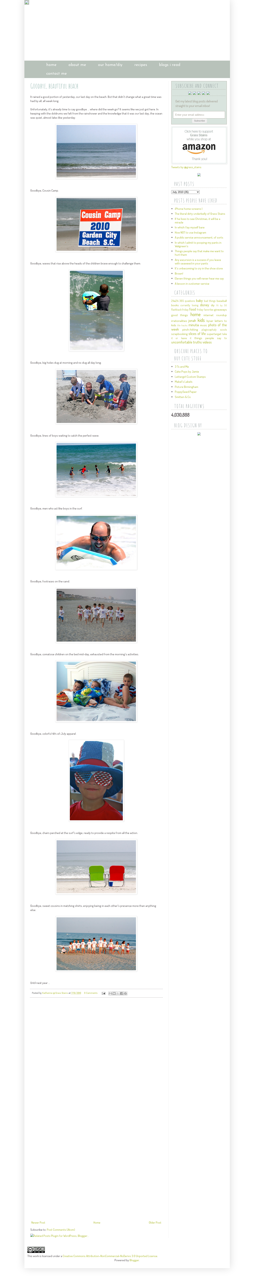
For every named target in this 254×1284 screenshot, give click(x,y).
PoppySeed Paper (186, 392)
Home (96, 1222)
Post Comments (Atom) (61, 1230)
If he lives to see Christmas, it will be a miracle (197, 220)
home (51, 65)
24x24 (174, 301)
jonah (192, 320)
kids (201, 320)
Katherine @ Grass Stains (55, 992)
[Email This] (110, 993)
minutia (194, 325)
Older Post (155, 1222)
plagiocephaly (209, 329)
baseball (222, 301)
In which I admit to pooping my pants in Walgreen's (198, 244)
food (192, 309)
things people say (207, 338)
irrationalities (179, 321)
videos (207, 342)
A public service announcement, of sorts (199, 237)
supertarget (214, 334)
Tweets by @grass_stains (186, 167)
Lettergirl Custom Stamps (190, 377)
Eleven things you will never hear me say (199, 278)
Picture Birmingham (186, 387)
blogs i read (169, 65)
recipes (140, 65)
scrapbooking (179, 334)
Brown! (179, 273)
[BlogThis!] (114, 993)
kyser (210, 321)
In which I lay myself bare (190, 227)
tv (225, 338)
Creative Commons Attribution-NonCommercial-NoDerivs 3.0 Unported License (110, 1256)
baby (199, 300)
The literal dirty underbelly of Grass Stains (200, 214)
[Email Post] (103, 992)
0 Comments (90, 992)
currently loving (189, 305)
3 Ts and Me (182, 366)
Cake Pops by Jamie (187, 371)
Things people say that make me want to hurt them (199, 253)
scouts (223, 329)
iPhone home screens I (188, 209)
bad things (210, 300)
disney (204, 305)
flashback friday (180, 309)
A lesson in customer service (192, 283)
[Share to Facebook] (122, 993)
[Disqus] (96, 1056)
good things (179, 315)
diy (213, 305)
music (203, 325)
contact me (56, 74)
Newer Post (38, 1222)
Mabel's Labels (183, 381)
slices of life (197, 333)
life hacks (182, 325)
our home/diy (110, 65)
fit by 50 (221, 305)
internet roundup (215, 315)
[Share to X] (118, 993)
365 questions (187, 300)
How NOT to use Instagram (190, 232)
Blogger (134, 1260)
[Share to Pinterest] (125, 993)
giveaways (220, 309)
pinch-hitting (190, 329)
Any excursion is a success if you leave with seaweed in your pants (198, 261)
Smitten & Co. (183, 397)
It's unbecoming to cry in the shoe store (199, 268)
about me (77, 65)
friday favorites (205, 309)
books (175, 305)
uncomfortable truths (186, 342)
